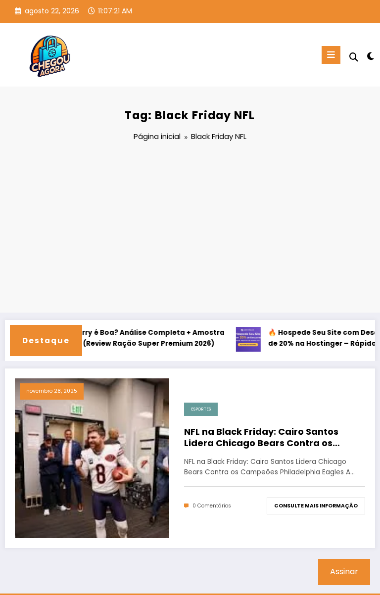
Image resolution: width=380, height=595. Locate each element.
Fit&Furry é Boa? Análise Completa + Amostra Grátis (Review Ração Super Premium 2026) (136, 338)
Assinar (344, 571)
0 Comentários (211, 505)
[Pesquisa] (354, 57)
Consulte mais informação (316, 505)
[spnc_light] (370, 56)
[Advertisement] (190, 228)
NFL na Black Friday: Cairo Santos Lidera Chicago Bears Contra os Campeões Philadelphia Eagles (261, 437)
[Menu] (331, 55)
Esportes (201, 409)
